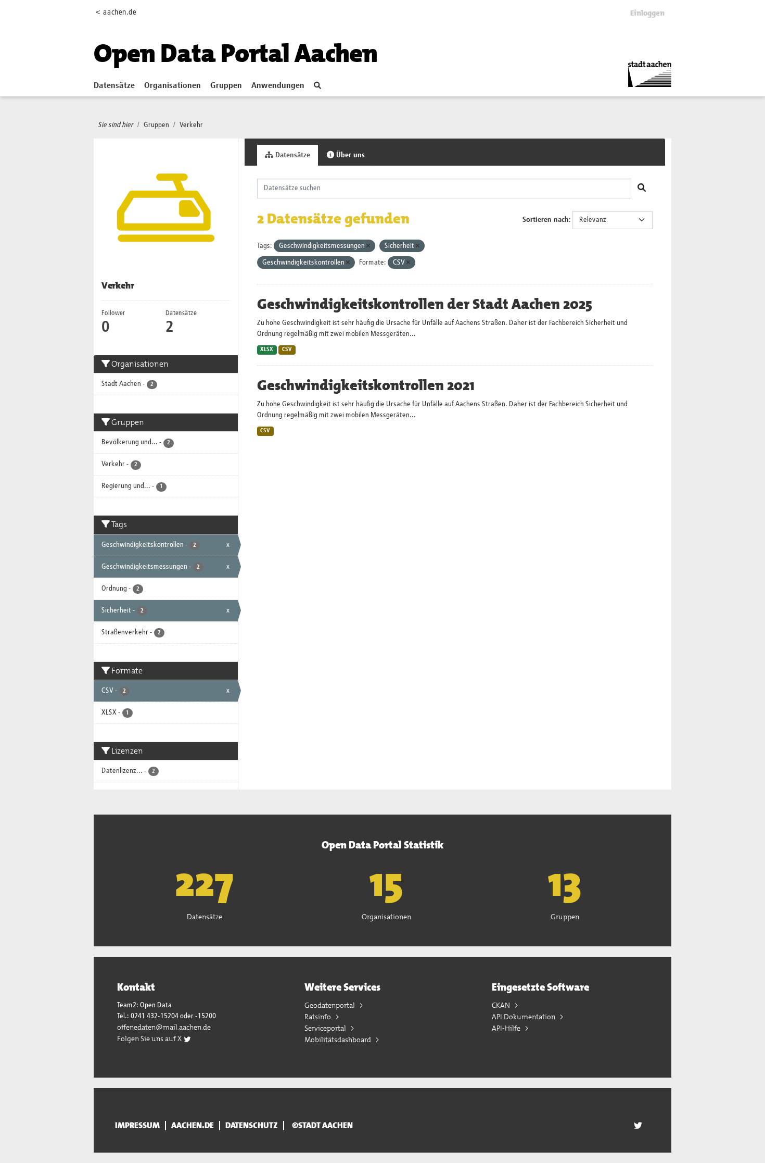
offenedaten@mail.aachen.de (164, 1027)
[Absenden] (642, 188)
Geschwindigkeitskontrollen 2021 (366, 385)
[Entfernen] (368, 246)
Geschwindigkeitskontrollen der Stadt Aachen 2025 (424, 304)
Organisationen (172, 86)
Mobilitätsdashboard (338, 1039)
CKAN (502, 1005)
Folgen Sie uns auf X (150, 1038)
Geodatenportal (330, 1005)
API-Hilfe (507, 1028)
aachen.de (192, 1125)
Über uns (349, 155)
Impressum (137, 1125)
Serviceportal (326, 1028)
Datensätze (114, 86)
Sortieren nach (545, 219)
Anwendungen (277, 86)
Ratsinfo (318, 1016)
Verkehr (191, 125)
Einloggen (647, 13)
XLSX (266, 349)
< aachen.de (115, 12)
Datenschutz (251, 1125)
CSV (287, 349)
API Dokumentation (524, 1016)
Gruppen (226, 86)
